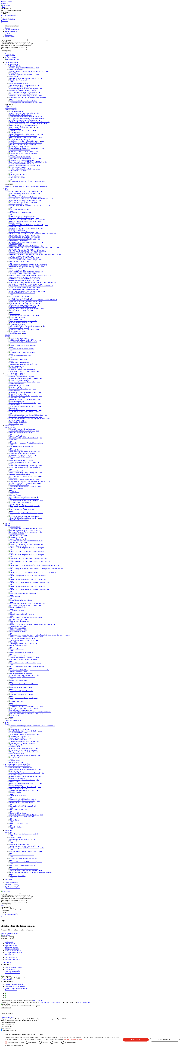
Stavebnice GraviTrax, (29, 242)
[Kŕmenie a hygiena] (15, 376)
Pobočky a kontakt (6, 1)
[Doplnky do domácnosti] (17, 516)
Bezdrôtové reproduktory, (17, 78)
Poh (36, 472)
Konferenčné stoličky (28, 801)
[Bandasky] (13, 701)
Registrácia (4, 3)
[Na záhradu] (13, 324)
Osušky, (23, 815)
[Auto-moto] (13, 753)
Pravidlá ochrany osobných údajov (50, 1002)
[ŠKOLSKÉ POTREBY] (17, 303)
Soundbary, (28, 78)
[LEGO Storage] (14, 296)
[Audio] (11, 76)
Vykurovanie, (28, 88)
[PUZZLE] (12, 244)
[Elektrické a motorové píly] (18, 544)
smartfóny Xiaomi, (32, 116)
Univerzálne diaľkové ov (30, 102)
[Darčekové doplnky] (16, 453)
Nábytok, (12, 399)
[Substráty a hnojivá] (15, 432)
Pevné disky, (22, 141)
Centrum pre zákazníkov (12, 959)
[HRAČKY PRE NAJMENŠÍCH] (20, 275)
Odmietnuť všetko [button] (164, 1039)
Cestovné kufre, (14, 424)
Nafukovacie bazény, (15, 197)
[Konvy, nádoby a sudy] (16, 698)
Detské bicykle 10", (15, 340)
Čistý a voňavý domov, (16, 839)
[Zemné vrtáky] (14, 645)
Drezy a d (37, 773)
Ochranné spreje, (14, 762)
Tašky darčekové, (26, 455)
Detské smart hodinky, (16, 137)
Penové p (34, 406)
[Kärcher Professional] (16, 593)
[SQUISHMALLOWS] (16, 289)
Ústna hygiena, (13, 319)
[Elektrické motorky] (15, 349)
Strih (33, 640)
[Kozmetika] (13, 383)
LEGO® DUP (38, 225)
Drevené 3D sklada (31, 301)
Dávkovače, (22, 486)
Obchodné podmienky (11, 945)
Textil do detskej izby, (30, 399)
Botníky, (24, 787)
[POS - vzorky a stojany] (17, 411)
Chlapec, (29, 410)
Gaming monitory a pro (31, 134)
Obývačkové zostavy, (15, 776)
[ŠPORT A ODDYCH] (16, 202)
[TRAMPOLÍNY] (15, 212)
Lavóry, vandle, (31, 486)
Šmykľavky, (12, 713)
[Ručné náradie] (14, 733)
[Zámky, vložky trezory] (16, 865)
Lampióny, (33, 308)
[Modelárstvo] (13, 331)
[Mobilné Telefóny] (15, 115)
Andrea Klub (9, 942)
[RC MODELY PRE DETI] (18, 272)
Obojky (35, 417)
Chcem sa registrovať (7, 1017)
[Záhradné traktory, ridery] (17, 663)
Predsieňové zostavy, (15, 787)
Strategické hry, (13, 239)
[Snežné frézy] (13, 628)
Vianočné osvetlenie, (15, 846)
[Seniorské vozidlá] (15, 356)
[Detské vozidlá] (14, 363)
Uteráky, (29, 815)
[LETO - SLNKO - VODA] (18, 191)
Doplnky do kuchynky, (27, 267)
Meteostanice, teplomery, (16, 88)
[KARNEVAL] (14, 268)
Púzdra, (16, 127)
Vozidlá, (16, 326)
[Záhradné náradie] (15, 673)
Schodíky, (32, 200)
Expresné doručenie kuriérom (14, 984)
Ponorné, (25, 637)
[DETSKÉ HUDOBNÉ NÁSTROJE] (21, 282)
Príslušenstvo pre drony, (20, 322)
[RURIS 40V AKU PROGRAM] (19, 561)
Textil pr (34, 410)
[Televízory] (13, 69)
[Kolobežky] (13, 366)
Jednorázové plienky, (27, 378)
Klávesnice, (16, 158)
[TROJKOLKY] (14, 261)
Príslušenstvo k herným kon (31, 148)
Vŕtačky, (28, 731)
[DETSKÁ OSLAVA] (16, 307)
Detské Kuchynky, (14, 267)
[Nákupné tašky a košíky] (17, 506)
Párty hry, (30, 239)
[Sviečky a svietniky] (15, 460)
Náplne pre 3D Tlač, (23, 120)
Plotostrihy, (20, 532)
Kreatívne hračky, (14, 406)
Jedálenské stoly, (14, 790)
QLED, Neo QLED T (38, 71)
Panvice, (35, 476)
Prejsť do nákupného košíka (9, 15)
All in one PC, (13, 130)
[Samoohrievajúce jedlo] (16, 834)
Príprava (35, 88)
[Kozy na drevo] (14, 621)
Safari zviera (34, 253)
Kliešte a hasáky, (19, 734)
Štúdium (32, 113)
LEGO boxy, (13, 298)
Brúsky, (23, 731)
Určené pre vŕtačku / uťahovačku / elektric (22, 752)
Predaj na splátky (10, 969)
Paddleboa (33, 193)
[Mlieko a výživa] (14, 380)
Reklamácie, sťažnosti (11, 947)
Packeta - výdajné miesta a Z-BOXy (16, 988)
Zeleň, (24, 438)
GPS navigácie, (13, 176)
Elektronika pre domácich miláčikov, (20, 640)
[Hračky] (12, 314)
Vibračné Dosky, (21, 738)
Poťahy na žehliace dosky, (17, 497)
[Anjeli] (11, 439)
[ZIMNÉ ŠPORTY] (15, 310)
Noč (36, 783)
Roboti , (20, 274)
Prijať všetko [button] (135, 1039)
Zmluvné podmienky (83, 1002)
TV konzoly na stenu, (15, 102)
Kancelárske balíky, (26, 169)
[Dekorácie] (13, 450)
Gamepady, (18, 148)
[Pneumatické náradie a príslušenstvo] (21, 726)
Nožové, (11, 710)
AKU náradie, (16, 731)
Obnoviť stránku (6, 1007)
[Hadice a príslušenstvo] (16, 684)
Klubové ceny (9, 35)
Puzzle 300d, (29, 246)
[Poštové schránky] (15, 687)
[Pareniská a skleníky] (16, 652)
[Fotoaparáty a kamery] (16, 94)
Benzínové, (22, 528)
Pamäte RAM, (13, 141)
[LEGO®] (12, 223)
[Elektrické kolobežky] (16, 345)
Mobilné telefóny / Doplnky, (17, 68)
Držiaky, (23, 144)
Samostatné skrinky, (28, 776)
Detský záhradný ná (30, 221)
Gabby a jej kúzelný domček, (18, 235)
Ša (35, 403)
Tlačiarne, (34, 123)
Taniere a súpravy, (14, 472)
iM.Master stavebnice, (15, 242)
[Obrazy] (12, 820)
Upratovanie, (13, 389)
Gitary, (11, 284)
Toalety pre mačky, (15, 420)
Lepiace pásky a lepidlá (27, 741)
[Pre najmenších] (14, 328)
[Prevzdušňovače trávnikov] (18, 541)
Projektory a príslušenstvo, (24, 75)
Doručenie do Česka (11, 990)
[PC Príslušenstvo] (15, 157)
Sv (38, 308)
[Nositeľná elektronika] (16, 136)
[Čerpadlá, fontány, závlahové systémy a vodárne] (24, 635)
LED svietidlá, (26, 846)
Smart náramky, (28, 137)
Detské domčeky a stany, (16, 221)
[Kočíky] (12, 390)
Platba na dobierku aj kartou (13, 967)
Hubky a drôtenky (32, 500)
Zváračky (34, 731)
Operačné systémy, (14, 169)
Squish (38, 291)
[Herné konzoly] (14, 146)
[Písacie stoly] (13, 795)
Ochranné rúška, (14, 745)
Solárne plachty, (14, 200)
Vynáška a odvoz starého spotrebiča (15, 986)
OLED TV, (27, 71)
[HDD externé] (14, 171)
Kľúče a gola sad (30, 734)
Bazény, (11, 193)
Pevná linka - (30, 68)
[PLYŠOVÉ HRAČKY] (17, 258)
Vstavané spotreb (29, 85)
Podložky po (31, 431)
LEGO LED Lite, (22, 298)
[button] (62, 1046)
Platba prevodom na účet (12, 971)
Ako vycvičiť (31, 235)
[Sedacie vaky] (14, 809)
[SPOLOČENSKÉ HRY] (17, 237)
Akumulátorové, (14, 528)
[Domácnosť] (13, 317)
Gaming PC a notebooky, (16, 134)
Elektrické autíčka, (14, 364)
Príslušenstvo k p (31, 144)
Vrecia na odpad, (14, 504)
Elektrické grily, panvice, (16, 644)
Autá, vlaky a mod (29, 315)
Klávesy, (16, 284)
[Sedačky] (12, 792)
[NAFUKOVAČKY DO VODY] (19, 205)
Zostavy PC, (22, 130)
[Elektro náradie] (14, 729)
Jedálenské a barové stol (26, 790)
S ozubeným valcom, (20, 710)
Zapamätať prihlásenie (9, 1030)
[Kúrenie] (12, 747)
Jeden (36, 378)
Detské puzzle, (13, 246)
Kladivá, (11, 734)
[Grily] (11, 642)
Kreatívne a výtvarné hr (28, 249)
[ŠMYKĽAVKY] (14, 209)
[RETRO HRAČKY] (16, 293)
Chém (35, 605)
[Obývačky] (13, 774)
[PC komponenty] (14, 139)
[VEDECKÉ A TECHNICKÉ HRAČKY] (22, 254)
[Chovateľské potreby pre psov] (19, 415)
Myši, (10, 158)
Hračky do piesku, (30, 713)
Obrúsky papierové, (15, 455)
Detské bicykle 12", (27, 340)
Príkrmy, (30, 382)
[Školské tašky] (14, 422)
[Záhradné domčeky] (15, 691)
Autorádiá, (20, 755)
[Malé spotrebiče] (14, 87)
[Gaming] (12, 132)
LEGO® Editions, (28, 225)
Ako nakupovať (9, 954)
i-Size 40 (35, 396)
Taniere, (17, 308)
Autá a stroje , (13, 274)
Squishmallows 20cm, (15, 291)
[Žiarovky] (12, 841)
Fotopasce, (34, 95)
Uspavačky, (12, 277)
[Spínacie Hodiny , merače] (17, 851)
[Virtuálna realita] (14, 150)
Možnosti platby (6, 962)
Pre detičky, (21, 385)
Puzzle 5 (36, 246)
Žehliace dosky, (30, 497)
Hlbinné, (19, 637)
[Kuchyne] (12, 771)
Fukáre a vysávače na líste (13, 720)
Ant (34, 169)
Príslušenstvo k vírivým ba (26, 218)
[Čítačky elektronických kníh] (18, 181)
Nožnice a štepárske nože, (17, 675)
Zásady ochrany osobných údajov (73, 1039)
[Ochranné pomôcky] (16, 677)
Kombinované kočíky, (29, 392)
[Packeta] (5, 993)
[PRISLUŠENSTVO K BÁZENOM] (21, 198)
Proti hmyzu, (27, 839)
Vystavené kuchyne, (27, 773)
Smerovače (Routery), (15, 165)
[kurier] (5, 997)
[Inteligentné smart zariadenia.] (18, 97)
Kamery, (19, 95)
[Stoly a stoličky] (14, 788)
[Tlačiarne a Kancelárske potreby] (19, 122)
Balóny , (27, 308)
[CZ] (5, 995)
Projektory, (12, 144)
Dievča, (11, 410)
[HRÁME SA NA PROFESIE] (19, 265)
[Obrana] (12, 760)
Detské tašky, (28, 305)
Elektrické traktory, (26, 364)
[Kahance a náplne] (15, 457)
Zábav (34, 287)
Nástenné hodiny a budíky (29, 518)
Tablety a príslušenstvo (32, 186)
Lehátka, (17, 769)
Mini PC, (29, 130)
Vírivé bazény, (13, 218)
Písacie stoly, (18, 780)
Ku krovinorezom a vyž (30, 706)
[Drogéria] (12, 387)
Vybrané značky (10, 36)
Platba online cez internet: (12, 973)
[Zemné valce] (13, 607)
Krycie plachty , (24, 200)
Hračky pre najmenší (28, 329)
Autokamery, (13, 755)
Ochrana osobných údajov (13, 950)
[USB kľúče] (13, 178)
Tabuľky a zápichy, (15, 452)
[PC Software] (13, 167)
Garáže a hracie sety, (15, 232)
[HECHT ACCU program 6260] (19, 589)
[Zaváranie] (13, 488)
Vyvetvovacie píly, (30, 532)
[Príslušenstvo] (14, 705)
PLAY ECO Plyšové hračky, (18, 260)
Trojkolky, (22, 371)
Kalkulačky (43, 186)
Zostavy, (11, 769)
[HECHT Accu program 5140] (18, 586)
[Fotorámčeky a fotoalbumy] (18, 443)
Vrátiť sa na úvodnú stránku (9, 933)
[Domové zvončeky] (15, 855)
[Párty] (11, 478)
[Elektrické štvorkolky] (16, 342)
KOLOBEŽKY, (14, 368)
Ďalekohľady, (26, 95)
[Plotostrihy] (13, 534)
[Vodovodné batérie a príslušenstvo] (20, 872)
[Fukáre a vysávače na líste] (17, 617)
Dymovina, (12, 748)
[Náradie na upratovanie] (17, 499)
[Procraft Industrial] (15, 600)
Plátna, (18, 144)
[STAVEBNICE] (14, 240)
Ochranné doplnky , (15, 518)
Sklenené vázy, (13, 465)
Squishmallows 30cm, (29, 291)
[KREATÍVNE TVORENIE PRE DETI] (22, 247)
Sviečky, (11, 462)
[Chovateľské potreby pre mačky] (19, 418)
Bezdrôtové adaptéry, (29, 165)
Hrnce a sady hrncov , (15, 476)
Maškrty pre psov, (27, 417)
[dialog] (93, 1039)
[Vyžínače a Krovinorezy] (17, 530)
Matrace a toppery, (24, 783)
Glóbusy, (11, 305)
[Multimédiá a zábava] (16, 90)
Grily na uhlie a (29, 644)
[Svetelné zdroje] (14, 844)
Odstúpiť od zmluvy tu (12, 949)
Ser (36, 769)
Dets (34, 239)
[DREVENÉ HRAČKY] (17, 279)
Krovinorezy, (13, 532)
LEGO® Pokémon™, (15, 225)
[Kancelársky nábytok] (16, 799)
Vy (36, 200)
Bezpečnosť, (19, 399)
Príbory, (32, 472)
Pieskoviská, (20, 713)
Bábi (37, 228)
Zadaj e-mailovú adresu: (8, 1022)
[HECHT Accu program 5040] (18, 579)
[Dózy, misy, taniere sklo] (17, 467)
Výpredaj (7, 28)
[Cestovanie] (13, 401)
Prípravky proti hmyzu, (24, 389)
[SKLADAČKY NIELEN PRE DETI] (21, 300)
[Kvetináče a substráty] (16, 429)
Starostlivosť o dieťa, (15, 329)
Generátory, (12, 738)
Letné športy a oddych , (16, 204)
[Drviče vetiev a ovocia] (16, 708)
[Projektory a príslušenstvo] (17, 143)
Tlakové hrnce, (27, 476)
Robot (35, 528)
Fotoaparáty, (12, 95)
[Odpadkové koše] (15, 502)
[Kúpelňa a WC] (14, 485)
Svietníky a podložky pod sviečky (24, 462)
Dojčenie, (18, 378)
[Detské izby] (13, 778)
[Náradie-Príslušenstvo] (16, 750)
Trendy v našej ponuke (12, 29)
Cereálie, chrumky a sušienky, (18, 382)
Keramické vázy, (23, 465)
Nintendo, (12, 148)
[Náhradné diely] (14, 520)
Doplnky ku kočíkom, (15, 392)
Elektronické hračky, (15, 256)
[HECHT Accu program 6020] (18, 575)
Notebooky (8, 186)
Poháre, (22, 308)
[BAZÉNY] (13, 195)
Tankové (40, 123)
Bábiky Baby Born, (15, 228)
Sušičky (7, 106)
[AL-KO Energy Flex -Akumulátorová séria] (23, 568)
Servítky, (11, 308)
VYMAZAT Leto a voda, (33, 326)
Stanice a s (30, 151)
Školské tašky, (19, 305)
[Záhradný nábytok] (15, 767)
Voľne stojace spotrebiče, (16, 85)
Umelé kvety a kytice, (15, 438)
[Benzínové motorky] (16, 352)
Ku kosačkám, (13, 706)
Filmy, (11, 92)
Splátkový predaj (10, 943)
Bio (34, 382)
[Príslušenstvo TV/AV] (16, 101)
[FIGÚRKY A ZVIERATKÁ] (18, 251)
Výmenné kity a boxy (33, 141)
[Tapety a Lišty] (14, 823)
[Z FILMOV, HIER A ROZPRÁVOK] (21, 233)
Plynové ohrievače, (28, 748)
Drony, (11, 155)
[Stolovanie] (13, 471)
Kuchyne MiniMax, (15, 773)
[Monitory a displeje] (15, 160)
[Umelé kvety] (13, 436)
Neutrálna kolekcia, (20, 410)
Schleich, (27, 253)
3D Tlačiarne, (13, 120)
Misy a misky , (24, 472)
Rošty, (16, 783)
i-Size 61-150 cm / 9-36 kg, (23, 396)
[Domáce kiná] (14, 80)
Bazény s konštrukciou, (29, 197)
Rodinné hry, (22, 239)
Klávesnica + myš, (26, 158)
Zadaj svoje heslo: (6, 1026)
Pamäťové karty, (18, 92)
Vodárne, (30, 637)
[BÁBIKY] (13, 226)
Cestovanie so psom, (15, 417)
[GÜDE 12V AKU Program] (18, 548)
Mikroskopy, (26, 256)
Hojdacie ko (30, 280)
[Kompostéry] (13, 631)
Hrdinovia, (12, 253)
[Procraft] (12, 596)
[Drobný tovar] (14, 740)
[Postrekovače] (14, 680)
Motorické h (32, 277)
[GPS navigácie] (14, 174)
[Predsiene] (12, 785)
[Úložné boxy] (13, 876)
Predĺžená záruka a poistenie (13, 952)
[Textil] (11, 408)
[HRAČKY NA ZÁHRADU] (18, 219)
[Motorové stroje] (14, 736)
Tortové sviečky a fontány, (17, 479)
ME (38, 242)
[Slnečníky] (13, 827)
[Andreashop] (5, 5)
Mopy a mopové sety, (20, 500)
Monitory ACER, (24, 162)
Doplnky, (18, 270)
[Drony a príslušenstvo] (16, 153)
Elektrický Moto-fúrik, (16, 626)
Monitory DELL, (35, 162)
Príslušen (33, 120)
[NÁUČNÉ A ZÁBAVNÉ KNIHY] (20, 286)
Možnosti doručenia (7, 979)
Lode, (29, 274)
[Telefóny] (12, 66)
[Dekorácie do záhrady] (16, 659)
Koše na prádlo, (14, 486)
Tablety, (11, 127)
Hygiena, (12, 378)
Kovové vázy (33, 465)
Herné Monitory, (14, 162)
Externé (33, 92)
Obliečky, (18, 815)
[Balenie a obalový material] (18, 513)
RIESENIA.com (38, 1000)
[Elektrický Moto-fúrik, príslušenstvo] (21, 624)
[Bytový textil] (13, 813)
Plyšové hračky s (32, 260)
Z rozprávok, (20, 253)
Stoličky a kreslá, (29, 769)
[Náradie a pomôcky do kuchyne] (19, 481)
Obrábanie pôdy (30, 675)
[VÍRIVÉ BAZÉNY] (16, 216)
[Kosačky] (12, 527)
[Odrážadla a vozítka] (16, 370)
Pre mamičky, (13, 385)
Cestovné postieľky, (15, 403)
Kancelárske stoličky (28, 780)
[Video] (11, 73)
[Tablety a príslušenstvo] (16, 125)
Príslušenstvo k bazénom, (22, 193)
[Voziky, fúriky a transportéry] (18, 666)
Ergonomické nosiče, (27, 403)
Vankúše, (12, 815)
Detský (37, 267)
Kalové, (36, 637)
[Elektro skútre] (14, 359)
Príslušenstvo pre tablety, (26, 127)
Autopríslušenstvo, (14, 741)
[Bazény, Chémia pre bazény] (18, 603)
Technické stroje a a (28, 232)
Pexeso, (11, 287)
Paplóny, (34, 815)
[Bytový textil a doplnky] (17, 869)
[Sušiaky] (12, 492)
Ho (37, 713)
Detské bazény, (28, 605)
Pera (33, 305)
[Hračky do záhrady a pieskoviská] (20, 712)
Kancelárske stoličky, (15, 801)
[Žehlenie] (12, 495)
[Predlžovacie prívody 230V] (18, 848)
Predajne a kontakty (11, 957)
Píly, (10, 731)
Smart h (35, 137)
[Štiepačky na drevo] (15, 614)
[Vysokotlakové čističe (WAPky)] (19, 670)
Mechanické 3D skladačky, (17, 301)
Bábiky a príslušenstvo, (16, 315)
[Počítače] (12, 129)
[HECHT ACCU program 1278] (19, 582)
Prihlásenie (4, 19)
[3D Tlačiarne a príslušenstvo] (18, 118)
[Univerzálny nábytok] (16, 806)
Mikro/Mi (35, 78)
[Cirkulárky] (13, 610)
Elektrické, (29, 528)
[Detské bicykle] (14, 338)
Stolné (33, 846)
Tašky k (34, 158)
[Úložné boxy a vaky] (16, 509)
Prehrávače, (12, 75)
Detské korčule (31, 371)
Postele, (11, 780)
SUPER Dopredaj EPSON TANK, (20, 123)
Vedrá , (11, 500)
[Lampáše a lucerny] (15, 446)
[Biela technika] (14, 83)
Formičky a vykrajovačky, (17, 483)
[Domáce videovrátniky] (16, 858)
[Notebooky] (13, 111)
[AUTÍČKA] (13, 230)
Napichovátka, (29, 479)
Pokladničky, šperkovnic (28, 452)
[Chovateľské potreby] (16, 638)
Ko (36, 776)
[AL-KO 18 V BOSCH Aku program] (21, 572)
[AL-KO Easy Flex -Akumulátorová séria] (22, 565)
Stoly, (22, 769)
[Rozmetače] (13, 649)
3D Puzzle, (21, 246)
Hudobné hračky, (25, 406)
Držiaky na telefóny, (30, 755)
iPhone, (23, 116)
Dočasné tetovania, (15, 249)
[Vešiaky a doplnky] (15, 802)
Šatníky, (32, 783)
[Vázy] (11, 464)
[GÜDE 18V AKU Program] (18, 551)
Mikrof (35, 284)
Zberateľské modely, (15, 333)
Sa (34, 75)
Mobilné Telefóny (18, 186)
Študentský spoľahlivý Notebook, (19, 113)
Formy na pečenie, (31, 483)
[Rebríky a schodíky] (15, 694)
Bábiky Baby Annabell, (28, 228)
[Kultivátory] (13, 537)
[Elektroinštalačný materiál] (17, 862)
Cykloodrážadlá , (14, 371)
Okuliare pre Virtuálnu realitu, (18, 151)
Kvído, (29, 287)
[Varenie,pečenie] (14, 474)
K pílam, (20, 706)
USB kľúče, (27, 92)
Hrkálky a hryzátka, (22, 277)
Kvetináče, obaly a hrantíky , (18, 431)
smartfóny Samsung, (15, 116)
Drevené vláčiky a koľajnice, (18, 280)
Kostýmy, (12, 270)
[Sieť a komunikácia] (15, 164)
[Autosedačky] (13, 394)
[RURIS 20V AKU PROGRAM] (19, 558)
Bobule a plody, (32, 438)
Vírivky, (22, 326)
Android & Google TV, (16, 71)
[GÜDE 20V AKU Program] (18, 555)
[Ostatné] (12, 715)
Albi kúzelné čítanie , (20, 287)
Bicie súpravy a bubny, (26, 284)
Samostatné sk (31, 787)
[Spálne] (12, 781)
